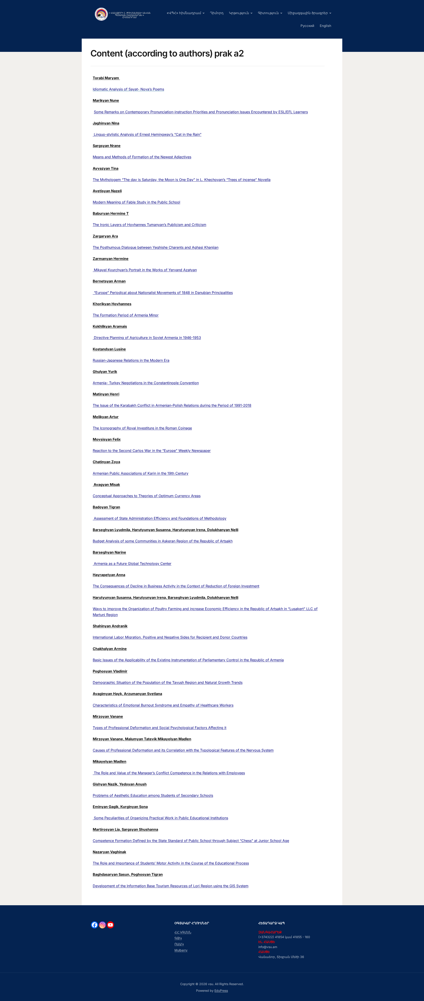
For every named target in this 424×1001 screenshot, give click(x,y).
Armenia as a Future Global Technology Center (132, 563)
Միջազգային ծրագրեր (308, 13)
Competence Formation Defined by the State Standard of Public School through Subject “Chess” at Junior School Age (191, 840)
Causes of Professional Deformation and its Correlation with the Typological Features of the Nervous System (183, 750)
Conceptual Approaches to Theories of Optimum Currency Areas (147, 496)
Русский (307, 26)
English (325, 26)
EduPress (221, 990)
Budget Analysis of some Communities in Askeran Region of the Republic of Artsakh (163, 541)
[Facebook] (94, 924)
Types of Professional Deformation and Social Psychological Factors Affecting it (159, 727)
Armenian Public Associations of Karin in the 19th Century (140, 473)
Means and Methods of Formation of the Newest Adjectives (142, 157)
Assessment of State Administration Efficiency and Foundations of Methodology (159, 518)
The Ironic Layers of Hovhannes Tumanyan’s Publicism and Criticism (149, 224)
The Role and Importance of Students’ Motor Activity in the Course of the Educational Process (171, 863)
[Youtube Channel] (110, 924)
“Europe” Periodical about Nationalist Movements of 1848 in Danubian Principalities (163, 292)
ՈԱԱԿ (179, 944)
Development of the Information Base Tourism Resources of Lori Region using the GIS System (170, 886)
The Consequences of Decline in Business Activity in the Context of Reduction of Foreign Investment (176, 586)
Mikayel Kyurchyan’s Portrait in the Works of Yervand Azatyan (145, 270)
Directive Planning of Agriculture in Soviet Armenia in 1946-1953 (147, 337)
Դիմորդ (216, 13)
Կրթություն (239, 13)
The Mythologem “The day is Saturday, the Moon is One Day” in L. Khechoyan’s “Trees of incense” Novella (182, 179)
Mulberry (180, 950)
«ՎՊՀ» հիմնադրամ (184, 13)
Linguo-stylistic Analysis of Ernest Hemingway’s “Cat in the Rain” (147, 134)
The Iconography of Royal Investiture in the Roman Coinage (142, 428)
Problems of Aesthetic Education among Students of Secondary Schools (153, 795)
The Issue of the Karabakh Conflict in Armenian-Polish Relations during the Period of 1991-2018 (172, 405)
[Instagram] (102, 924)
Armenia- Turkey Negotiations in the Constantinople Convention (146, 383)
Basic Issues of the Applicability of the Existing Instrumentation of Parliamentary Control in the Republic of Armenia (188, 660)
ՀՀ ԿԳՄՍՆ (182, 932)
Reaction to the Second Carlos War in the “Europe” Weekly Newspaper (152, 450)
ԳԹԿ (178, 938)
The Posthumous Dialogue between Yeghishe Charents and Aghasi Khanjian (155, 247)
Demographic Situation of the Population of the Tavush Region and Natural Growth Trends (167, 682)
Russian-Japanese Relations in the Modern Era (131, 360)
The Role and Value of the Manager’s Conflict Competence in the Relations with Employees (169, 773)
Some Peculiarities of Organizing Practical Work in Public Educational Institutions (160, 818)
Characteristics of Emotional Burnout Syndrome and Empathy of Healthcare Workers (163, 705)
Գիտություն (268, 13)
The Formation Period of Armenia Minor (126, 315)
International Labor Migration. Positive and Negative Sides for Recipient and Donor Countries (170, 637)
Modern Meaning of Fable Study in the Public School (136, 202)
